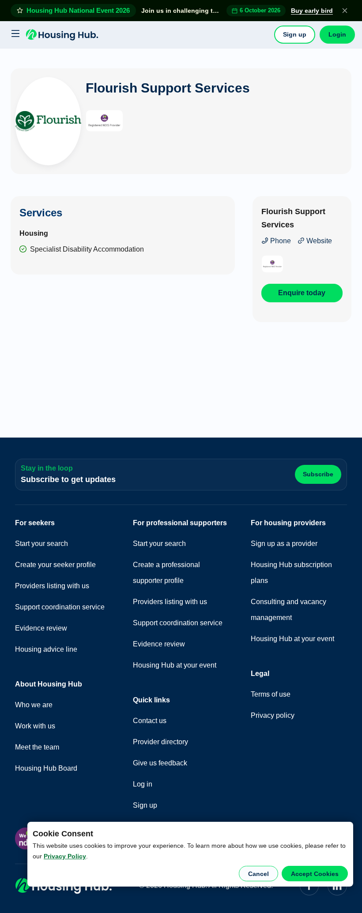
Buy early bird (312, 10)
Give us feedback (160, 763)
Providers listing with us (52, 586)
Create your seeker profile (55, 564)
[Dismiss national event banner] (344, 10)
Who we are (34, 705)
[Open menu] (14, 34)
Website (318, 241)
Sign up (294, 34)
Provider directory (160, 742)
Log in (142, 784)
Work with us (35, 726)
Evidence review (41, 628)
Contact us (149, 720)
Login (337, 34)
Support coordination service (60, 607)
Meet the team (37, 747)
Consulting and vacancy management (288, 609)
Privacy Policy (65, 856)
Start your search (41, 543)
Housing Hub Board (46, 768)
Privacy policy (272, 715)
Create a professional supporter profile (166, 572)
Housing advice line (46, 649)
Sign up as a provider (284, 543)
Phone (279, 241)
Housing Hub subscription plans (291, 572)
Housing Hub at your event (174, 665)
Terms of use (270, 694)
